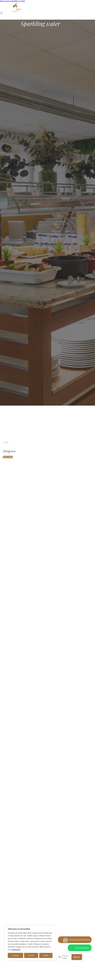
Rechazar (31, 955)
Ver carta (8, 457)
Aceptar (45, 955)
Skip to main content (7, 1)
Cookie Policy (16, 949)
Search (77, 957)
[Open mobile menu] (1, 13)
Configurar (15, 955)
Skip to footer (20, 1)
